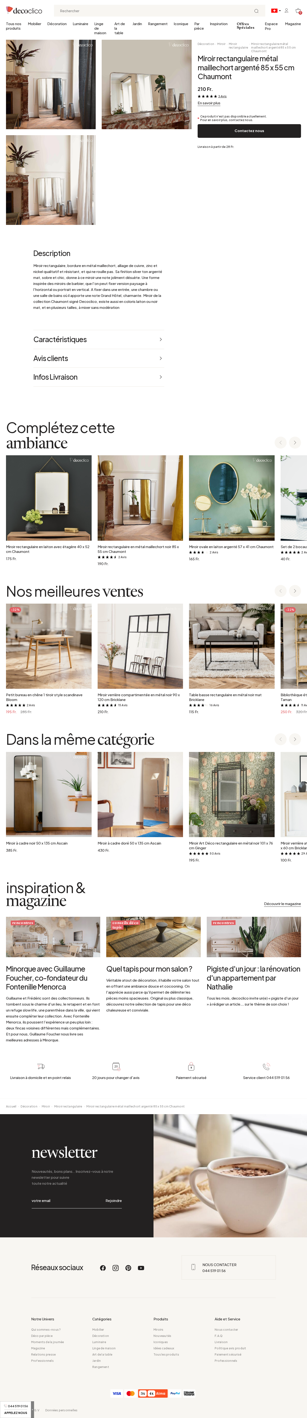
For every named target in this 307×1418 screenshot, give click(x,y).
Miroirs (159, 1329)
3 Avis (222, 96)
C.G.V (35, 1410)
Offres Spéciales (245, 26)
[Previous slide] (281, 443)
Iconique (181, 23)
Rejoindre (114, 1200)
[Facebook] (103, 1270)
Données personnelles (61, 1410)
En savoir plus (209, 102)
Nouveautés (162, 1336)
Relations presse (43, 1354)
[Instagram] (115, 1270)
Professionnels (42, 1360)
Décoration (57, 23)
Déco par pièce (42, 1336)
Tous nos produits (13, 25)
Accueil (11, 1106)
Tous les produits (166, 1354)
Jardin (137, 23)
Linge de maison (100, 28)
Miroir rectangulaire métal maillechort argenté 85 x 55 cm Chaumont (273, 47)
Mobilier (34, 23)
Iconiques (161, 1342)
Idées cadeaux (164, 1348)
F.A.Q (219, 1336)
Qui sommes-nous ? (46, 1329)
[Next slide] (295, 443)
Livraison (221, 1342)
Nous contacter (226, 1329)
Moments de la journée (47, 1342)
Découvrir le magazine (282, 903)
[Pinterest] (128, 1270)
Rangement (158, 23)
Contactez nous (249, 130)
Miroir (221, 44)
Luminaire (80, 23)
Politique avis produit (230, 1348)
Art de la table (119, 28)
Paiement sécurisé (228, 1354)
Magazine (293, 23)
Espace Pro (271, 26)
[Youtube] (141, 1270)
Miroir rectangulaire (238, 45)
